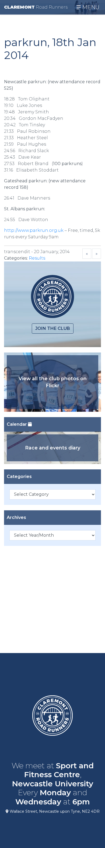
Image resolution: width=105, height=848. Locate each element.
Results (37, 258)
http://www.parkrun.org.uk (34, 230)
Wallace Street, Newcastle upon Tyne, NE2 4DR (54, 811)
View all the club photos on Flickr (53, 382)
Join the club (52, 328)
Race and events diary (52, 448)
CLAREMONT (36, 7)
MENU (90, 7)
